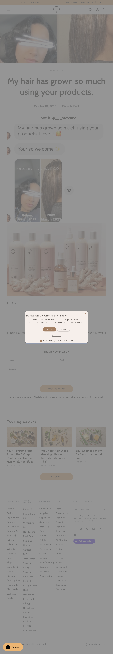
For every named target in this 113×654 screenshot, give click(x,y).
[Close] (85, 313)
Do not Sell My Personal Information (58, 341)
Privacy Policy (76, 322)
